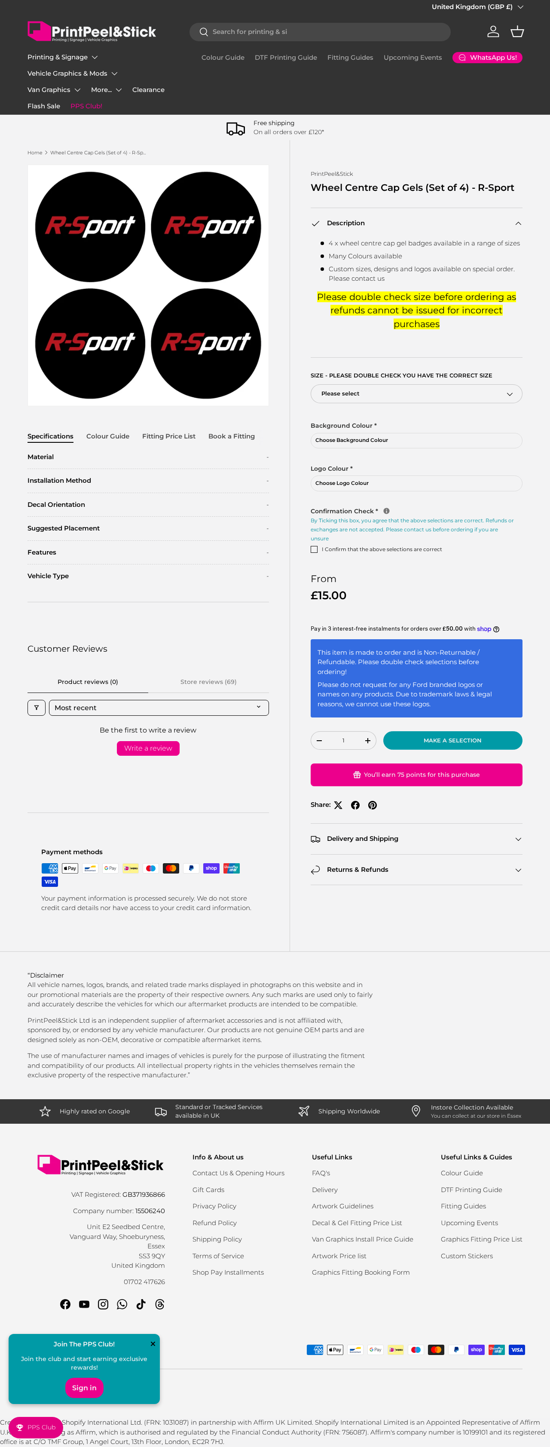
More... (101, 90)
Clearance (148, 90)
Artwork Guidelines (342, 1206)
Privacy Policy (214, 1206)
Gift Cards (208, 1190)
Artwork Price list (339, 1256)
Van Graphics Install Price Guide (362, 1239)
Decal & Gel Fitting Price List (357, 1223)
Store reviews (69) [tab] (208, 682)
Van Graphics (49, 90)
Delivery (325, 1190)
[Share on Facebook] (355, 805)
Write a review (148, 748)
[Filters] (37, 708)
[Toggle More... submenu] (118, 90)
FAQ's (321, 1173)
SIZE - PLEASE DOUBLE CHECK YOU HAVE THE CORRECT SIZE (401, 375)
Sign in (84, 1388)
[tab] (50, 436)
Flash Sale (44, 106)
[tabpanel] (148, 516)
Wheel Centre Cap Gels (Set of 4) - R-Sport (98, 153)
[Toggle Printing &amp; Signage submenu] (94, 57)
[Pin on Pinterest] (372, 805)
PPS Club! (86, 106)
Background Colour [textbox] (344, 426)
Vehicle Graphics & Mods (67, 73)
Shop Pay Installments (228, 1272)
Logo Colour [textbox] (332, 468)
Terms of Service (218, 1256)
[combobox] (320, 31)
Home (35, 153)
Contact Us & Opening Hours (238, 1173)
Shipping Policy (217, 1239)
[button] (517, 31)
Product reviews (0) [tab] (88, 682)
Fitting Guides (350, 57)
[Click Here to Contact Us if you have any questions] (386, 511)
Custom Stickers (467, 1256)
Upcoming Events (413, 57)
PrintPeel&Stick (332, 173)
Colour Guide (223, 57)
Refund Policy (214, 1223)
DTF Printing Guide (286, 57)
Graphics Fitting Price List (481, 1239)
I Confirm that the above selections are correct (382, 549)
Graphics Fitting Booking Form (361, 1272)
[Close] (153, 1345)
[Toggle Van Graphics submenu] (77, 90)
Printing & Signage (58, 57)
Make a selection (453, 740)
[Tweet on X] (338, 805)
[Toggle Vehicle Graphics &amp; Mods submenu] (114, 73)
